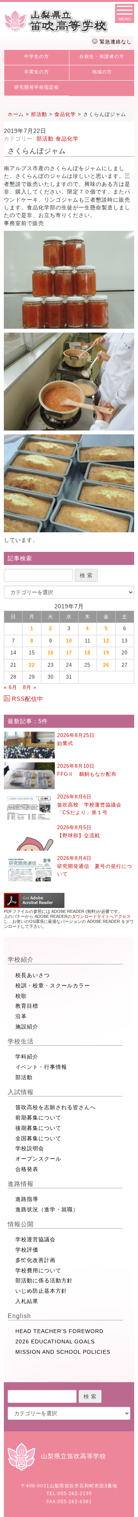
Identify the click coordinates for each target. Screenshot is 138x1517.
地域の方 (102, 72)
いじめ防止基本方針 (41, 1291)
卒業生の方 (36, 72)
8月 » (29, 687)
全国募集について (38, 1138)
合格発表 (26, 1169)
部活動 (45, 139)
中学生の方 (36, 56)
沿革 (21, 1016)
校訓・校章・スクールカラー (52, 985)
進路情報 (21, 1184)
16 (51, 653)
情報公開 (21, 1224)
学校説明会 (29, 1148)
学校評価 (26, 1250)
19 (106, 653)
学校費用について (38, 1270)
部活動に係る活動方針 (44, 1280)
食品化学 (67, 139)
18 (87, 653)
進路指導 (26, 1199)
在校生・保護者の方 (101, 56)
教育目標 (26, 1006)
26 (106, 665)
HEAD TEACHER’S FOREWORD (59, 1331)
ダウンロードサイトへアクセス (101, 916)
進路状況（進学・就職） (47, 1209)
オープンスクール (38, 1159)
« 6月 (10, 687)
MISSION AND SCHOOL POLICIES (62, 1352)
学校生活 (21, 1041)
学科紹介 (26, 1056)
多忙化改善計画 (35, 1260)
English (19, 1316)
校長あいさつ (32, 975)
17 (69, 653)
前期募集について (38, 1118)
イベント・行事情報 (41, 1067)
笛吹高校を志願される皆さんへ (55, 1107)
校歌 (21, 996)
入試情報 (21, 1092)
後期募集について (38, 1128)
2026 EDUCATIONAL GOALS (55, 1341)
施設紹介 (26, 1026)
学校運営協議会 (35, 1239)
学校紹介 (21, 959)
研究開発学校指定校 (36, 87)
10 (69, 641)
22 (32, 665)
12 (106, 641)
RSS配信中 (27, 699)
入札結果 (26, 1301)
